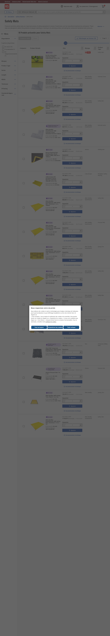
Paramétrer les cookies (55, 327)
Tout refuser (71, 327)
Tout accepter (39, 327)
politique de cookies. (51, 322)
